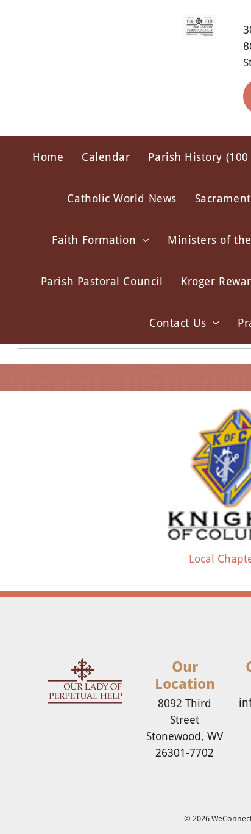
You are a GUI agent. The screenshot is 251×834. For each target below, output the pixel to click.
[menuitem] (47, 156)
